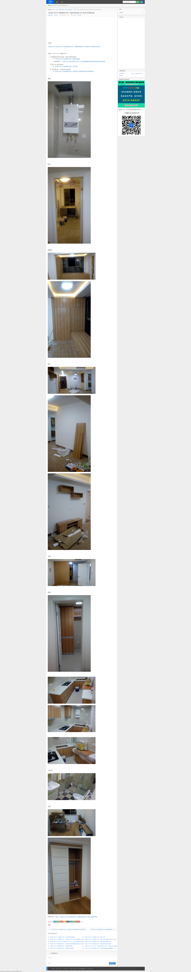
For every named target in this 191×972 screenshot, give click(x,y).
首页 (57, 2)
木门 (65, 921)
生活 (57, 9)
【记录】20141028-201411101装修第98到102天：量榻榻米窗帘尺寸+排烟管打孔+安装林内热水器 (74, 46)
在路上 (50, 2)
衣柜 (71, 921)
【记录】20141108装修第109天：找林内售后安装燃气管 (97, 941)
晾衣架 (61, 921)
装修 (66, 9)
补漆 (74, 921)
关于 (62, 2)
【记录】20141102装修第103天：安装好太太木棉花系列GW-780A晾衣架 (74, 71)
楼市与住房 (61, 9)
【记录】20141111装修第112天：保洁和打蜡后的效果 (62, 937)
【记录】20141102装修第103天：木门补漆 (66, 66)
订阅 (141, 2)
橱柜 (68, 921)
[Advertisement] (69, 28)
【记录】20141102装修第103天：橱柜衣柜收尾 (67, 59)
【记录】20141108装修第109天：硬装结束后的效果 (62, 948)
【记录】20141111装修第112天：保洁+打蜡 (94, 937)
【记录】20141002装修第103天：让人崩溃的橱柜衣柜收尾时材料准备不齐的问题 (83, 61)
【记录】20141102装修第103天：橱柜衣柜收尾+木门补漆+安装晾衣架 (71, 13)
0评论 (80, 15)
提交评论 (113, 963)
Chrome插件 (121, 73)
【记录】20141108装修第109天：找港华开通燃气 (61, 946)
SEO (87, 968)
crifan (57, 15)
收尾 (58, 921)
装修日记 (70, 9)
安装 (55, 921)
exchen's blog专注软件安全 (136, 73)
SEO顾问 (121, 75)
